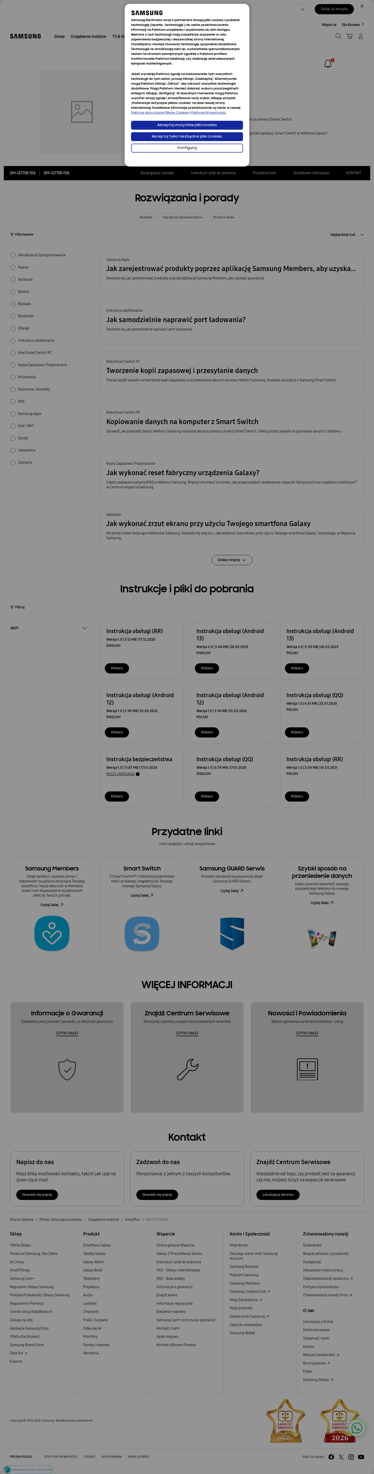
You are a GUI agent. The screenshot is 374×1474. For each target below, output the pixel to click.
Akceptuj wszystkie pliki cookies (187, 125)
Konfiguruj (187, 148)
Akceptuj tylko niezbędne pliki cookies (187, 137)
